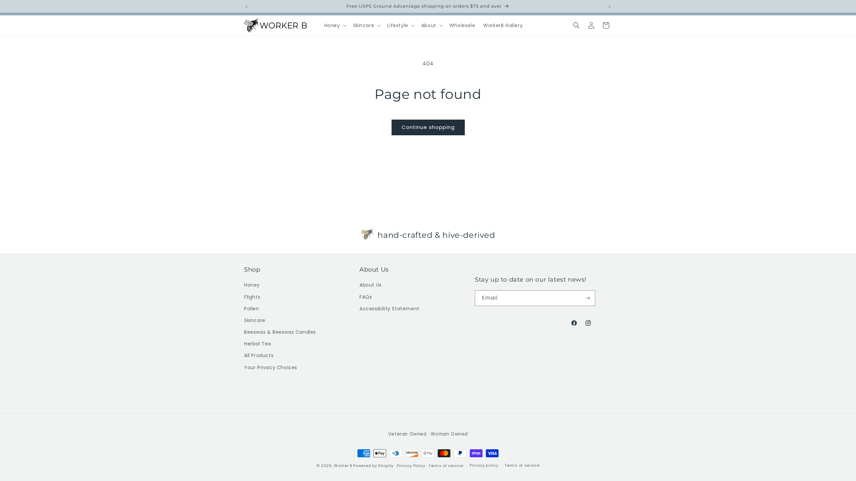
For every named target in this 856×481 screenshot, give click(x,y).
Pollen (251, 308)
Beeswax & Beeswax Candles (280, 332)
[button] (334, 25)
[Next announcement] (609, 6)
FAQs (365, 297)
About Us (370, 285)
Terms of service (446, 465)
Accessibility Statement (389, 308)
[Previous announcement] (246, 6)
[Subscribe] (587, 298)
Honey (252, 285)
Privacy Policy (411, 465)
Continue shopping (428, 127)
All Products (259, 355)
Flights (252, 297)
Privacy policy (484, 465)
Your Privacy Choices (270, 367)
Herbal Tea (257, 343)
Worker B (343, 465)
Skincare (254, 320)
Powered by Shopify (373, 465)
